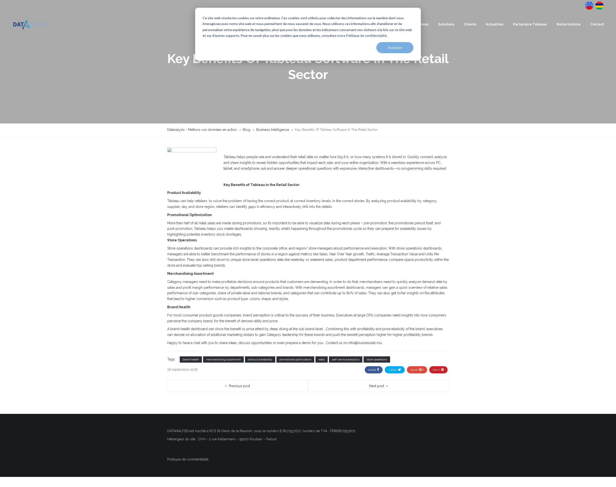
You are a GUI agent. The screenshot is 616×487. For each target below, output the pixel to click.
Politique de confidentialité (187, 459)
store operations (376, 359)
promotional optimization (295, 359)
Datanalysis (589, 5)
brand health (191, 359)
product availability (260, 359)
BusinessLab (599, 5)
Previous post (239, 386)
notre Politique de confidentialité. (362, 35)
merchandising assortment (223, 359)
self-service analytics (345, 359)
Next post (376, 386)
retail (321, 359)
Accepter (395, 47)
